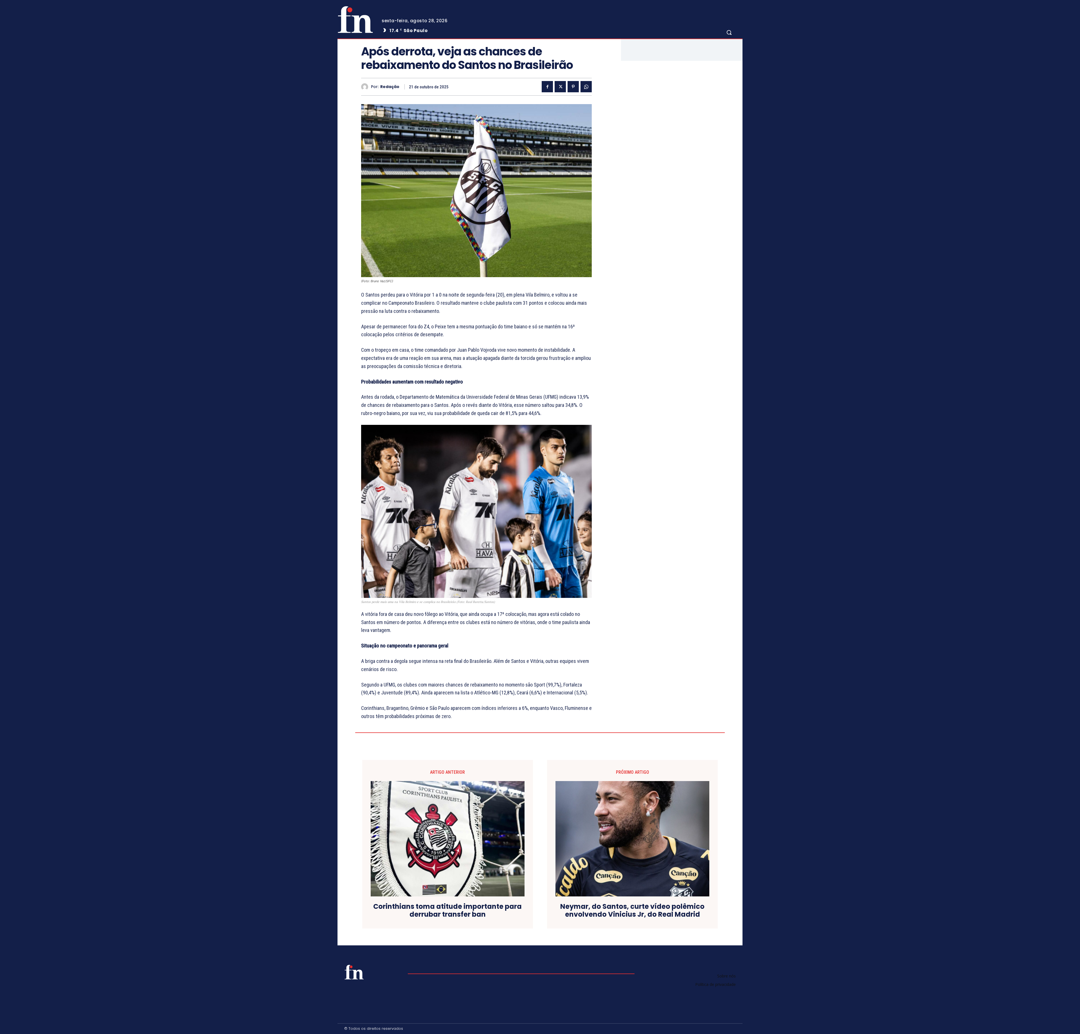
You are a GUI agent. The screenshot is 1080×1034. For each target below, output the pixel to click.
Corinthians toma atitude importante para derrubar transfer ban (447, 911)
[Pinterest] (573, 86)
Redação (389, 86)
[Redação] (366, 86)
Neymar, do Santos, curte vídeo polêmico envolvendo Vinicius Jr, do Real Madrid (632, 911)
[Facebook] (547, 86)
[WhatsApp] (586, 86)
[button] (729, 32)
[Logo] (355, 19)
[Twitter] (560, 86)
